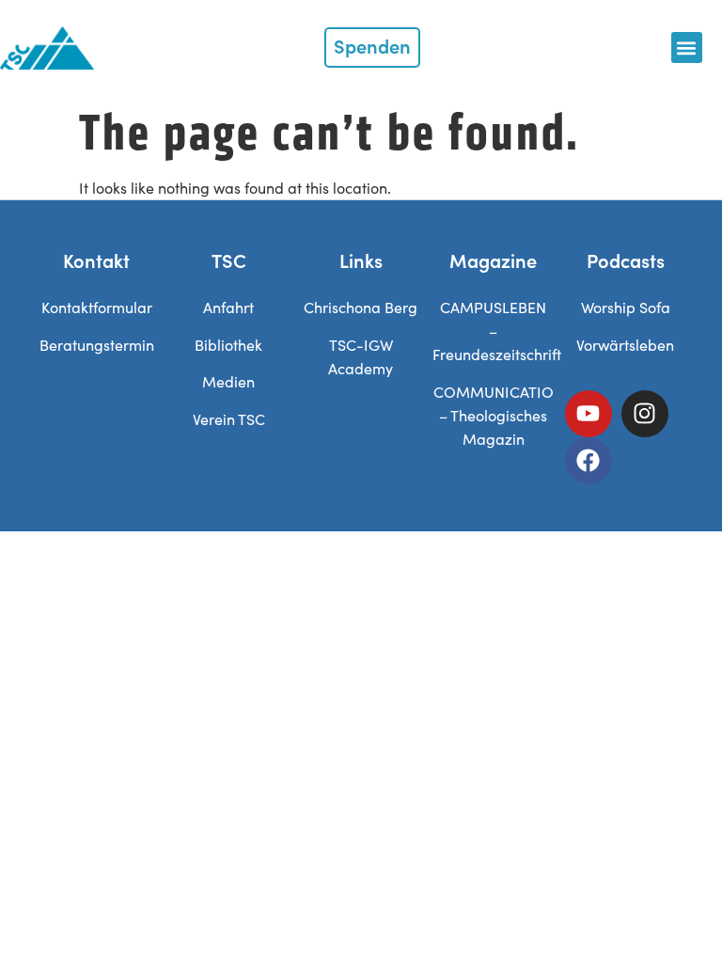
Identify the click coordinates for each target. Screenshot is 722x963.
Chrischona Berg (360, 307)
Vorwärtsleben (625, 345)
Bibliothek (228, 345)
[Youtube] (588, 413)
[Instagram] (644, 413)
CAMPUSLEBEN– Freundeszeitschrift (496, 330)
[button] (686, 47)
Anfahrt (228, 307)
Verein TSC (229, 419)
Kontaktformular (96, 307)
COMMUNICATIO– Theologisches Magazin (493, 415)
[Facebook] (588, 460)
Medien (228, 381)
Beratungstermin (96, 345)
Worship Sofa (625, 307)
